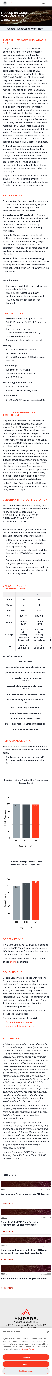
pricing (13, 961)
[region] (26, 1352)
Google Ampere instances (19, 1022)
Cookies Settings (26, 1371)
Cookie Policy (28, 1349)
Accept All (26, 1357)
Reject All (26, 1364)
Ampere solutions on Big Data (21, 1026)
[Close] (48, 1332)
